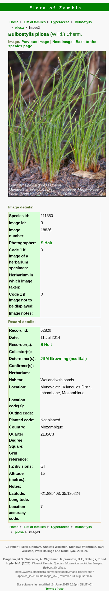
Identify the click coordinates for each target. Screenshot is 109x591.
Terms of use (54, 588)
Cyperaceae (60, 22)
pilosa (19, 28)
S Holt (46, 243)
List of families (35, 22)
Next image (62, 42)
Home (14, 22)
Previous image (35, 42)
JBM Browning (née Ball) (63, 358)
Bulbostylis (83, 22)
